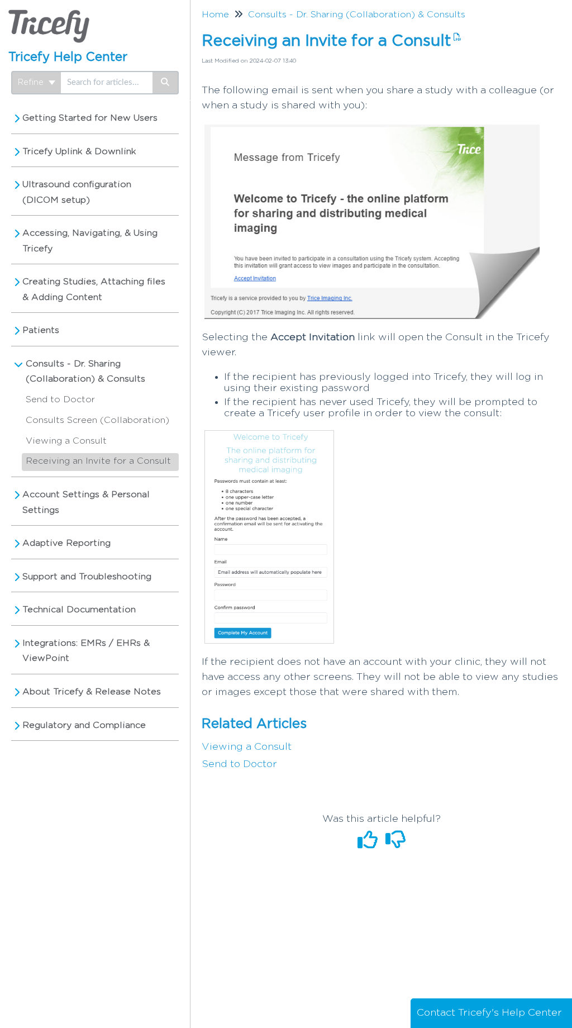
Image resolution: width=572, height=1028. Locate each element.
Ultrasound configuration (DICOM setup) (76, 192)
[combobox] (106, 82)
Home (215, 14)
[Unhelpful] (395, 844)
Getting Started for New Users (90, 117)
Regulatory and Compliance (84, 725)
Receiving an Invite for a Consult (98, 460)
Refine (32, 82)
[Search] (165, 82)
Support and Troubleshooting (86, 576)
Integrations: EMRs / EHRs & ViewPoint (86, 651)
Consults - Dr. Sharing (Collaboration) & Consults (85, 371)
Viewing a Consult (66, 440)
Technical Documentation (79, 609)
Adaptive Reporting (66, 543)
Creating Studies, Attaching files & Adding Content (93, 289)
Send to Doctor (60, 399)
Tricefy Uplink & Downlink (79, 151)
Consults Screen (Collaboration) (97, 420)
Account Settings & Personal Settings (86, 502)
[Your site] (49, 15)
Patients (40, 330)
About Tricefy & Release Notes (91, 691)
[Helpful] (369, 844)
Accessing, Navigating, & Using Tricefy (90, 241)
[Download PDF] (456, 37)
